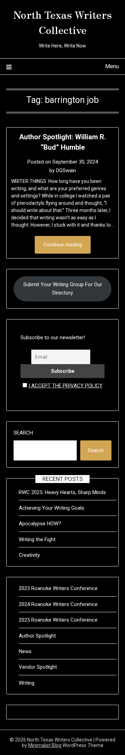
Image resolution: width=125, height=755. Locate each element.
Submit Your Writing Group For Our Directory (62, 288)
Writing (26, 683)
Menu (112, 66)
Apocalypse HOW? (40, 523)
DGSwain (66, 170)
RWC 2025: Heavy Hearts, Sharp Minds (62, 492)
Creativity (29, 555)
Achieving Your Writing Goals (51, 508)
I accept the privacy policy (65, 386)
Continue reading (62, 245)
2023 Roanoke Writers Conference (58, 588)
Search (23, 433)
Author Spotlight (37, 636)
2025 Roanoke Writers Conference (58, 620)
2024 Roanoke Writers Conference (58, 604)
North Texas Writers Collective (62, 22)
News (25, 651)
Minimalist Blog (44, 745)
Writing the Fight (37, 539)
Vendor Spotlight (38, 667)
